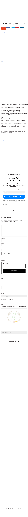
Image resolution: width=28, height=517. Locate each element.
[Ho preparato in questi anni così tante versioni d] (10, 376)
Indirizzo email (14, 190)
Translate (11, 299)
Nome (3, 238)
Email (2, 243)
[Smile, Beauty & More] (14, 324)
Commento (4, 224)
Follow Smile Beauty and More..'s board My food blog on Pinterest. (13, 306)
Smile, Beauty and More (14, 10)
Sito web (3, 247)
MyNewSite (20, 508)
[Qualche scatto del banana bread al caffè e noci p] (3, 361)
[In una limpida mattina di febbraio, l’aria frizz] (17, 424)
